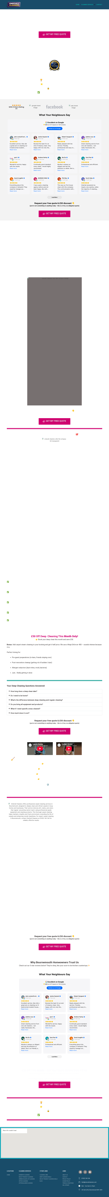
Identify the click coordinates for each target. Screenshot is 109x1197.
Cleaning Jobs (44, 1174)
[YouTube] (90, 1172)
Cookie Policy (66, 1181)
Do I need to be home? (19, 696)
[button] (54, 691)
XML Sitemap (66, 1185)
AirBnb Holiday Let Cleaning (27, 1179)
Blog (41, 1181)
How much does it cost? (20, 713)
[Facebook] (80, 1172)
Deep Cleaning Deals (45, 1177)
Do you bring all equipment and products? (27, 704)
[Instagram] (85, 1172)
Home (77, 4)
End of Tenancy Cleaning (26, 1177)
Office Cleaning (23, 1181)
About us (65, 1174)
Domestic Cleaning (24, 1174)
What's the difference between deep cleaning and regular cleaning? (37, 700)
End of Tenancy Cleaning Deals (48, 1179)
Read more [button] (13, 149)
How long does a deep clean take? (24, 691)
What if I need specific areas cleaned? (25, 709)
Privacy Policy (67, 1179)
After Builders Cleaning (26, 1183)
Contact (99, 4)
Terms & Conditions (68, 1183)
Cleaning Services (87, 4)
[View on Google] (11, 137)
